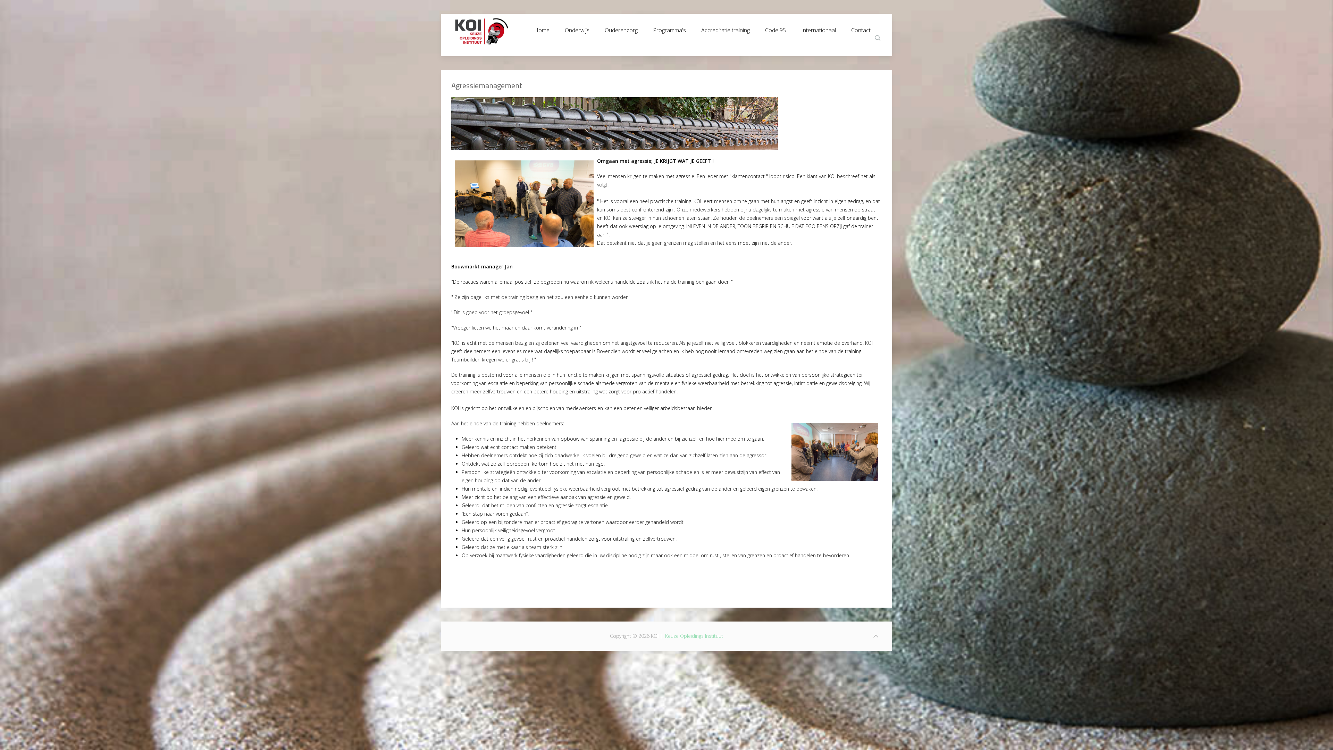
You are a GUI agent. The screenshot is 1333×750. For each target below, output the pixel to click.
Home (542, 28)
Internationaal (818, 28)
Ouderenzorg (621, 28)
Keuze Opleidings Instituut (694, 636)
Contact (861, 28)
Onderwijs (577, 28)
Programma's (669, 28)
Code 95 (775, 28)
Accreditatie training (725, 28)
